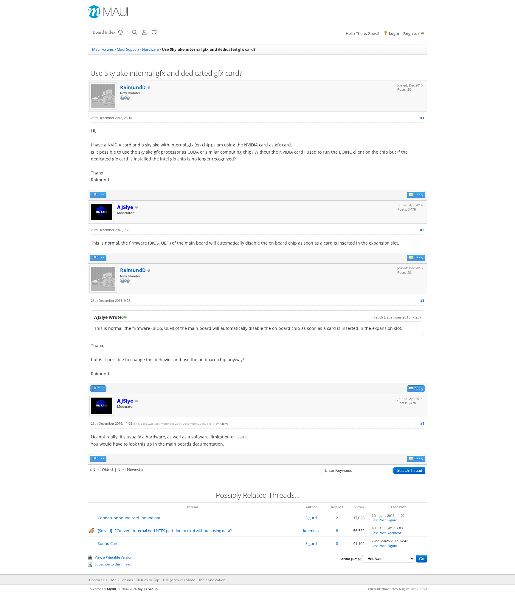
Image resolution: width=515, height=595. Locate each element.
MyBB (111, 589)
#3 (422, 300)
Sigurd (311, 517)
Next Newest (128, 469)
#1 (422, 117)
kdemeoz (311, 530)
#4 (422, 423)
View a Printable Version (113, 557)
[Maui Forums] (107, 35)
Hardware (150, 49)
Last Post (379, 520)
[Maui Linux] (108, 12)
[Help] (154, 35)
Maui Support (128, 49)
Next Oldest (103, 469)
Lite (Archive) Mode (179, 579)
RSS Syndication (212, 579)
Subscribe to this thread (113, 564)
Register (411, 33)
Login (394, 33)
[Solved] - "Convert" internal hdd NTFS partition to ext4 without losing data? (165, 530)
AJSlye (224, 423)
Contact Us (98, 579)
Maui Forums (103, 49)
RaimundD (133, 87)
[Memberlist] (144, 35)
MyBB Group (148, 589)
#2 (422, 230)
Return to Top (148, 579)
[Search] (134, 35)
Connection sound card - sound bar (129, 517)
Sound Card (108, 543)
